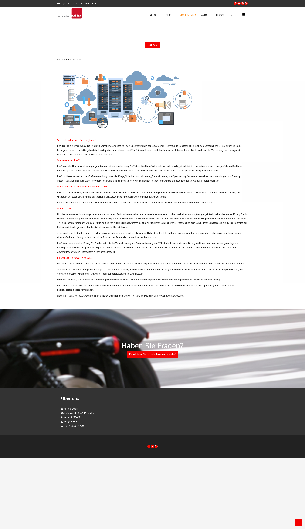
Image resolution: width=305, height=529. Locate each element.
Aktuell (205, 14)
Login (233, 14)
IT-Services (169, 14)
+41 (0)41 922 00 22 (68, 3)
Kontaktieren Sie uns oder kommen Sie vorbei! (152, 354)
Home (155, 14)
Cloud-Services (188, 14)
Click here (153, 44)
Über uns (220, 14)
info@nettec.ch (89, 3)
